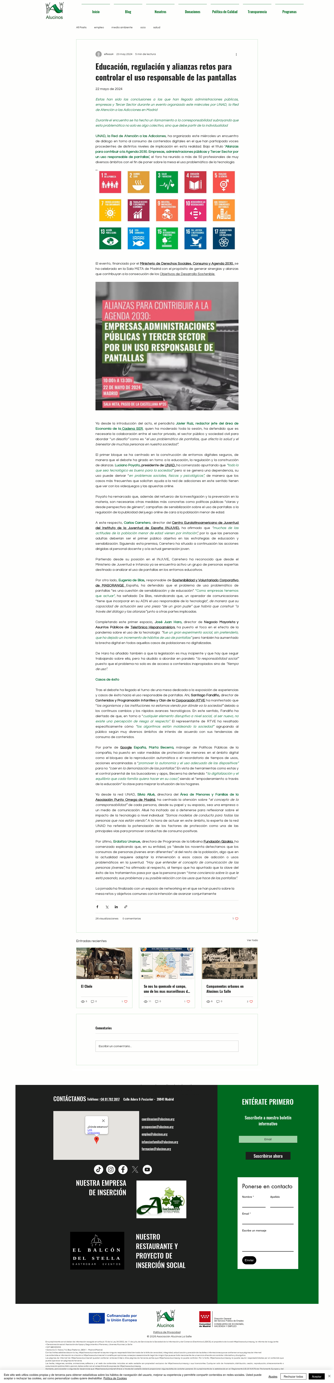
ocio (143, 27)
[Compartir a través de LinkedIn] (116, 907)
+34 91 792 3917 (110, 1099)
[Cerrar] (329, 1376)
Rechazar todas (293, 1376)
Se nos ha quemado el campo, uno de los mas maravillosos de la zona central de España (166, 989)
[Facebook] (123, 1169)
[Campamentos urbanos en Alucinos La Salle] (230, 963)
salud (156, 27)
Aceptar (316, 1376)
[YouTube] (147, 1169)
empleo (99, 27)
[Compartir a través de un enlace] (126, 907)
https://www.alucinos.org (244, 1342)
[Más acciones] (236, 54)
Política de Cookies (115, 1378)
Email (246, 1213)
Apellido (275, 1196)
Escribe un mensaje (254, 1230)
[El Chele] (104, 963)
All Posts (81, 27)
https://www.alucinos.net (89, 1353)
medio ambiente (122, 27)
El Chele (86, 986)
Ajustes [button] (272, 1376)
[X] (135, 1169)
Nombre (248, 1196)
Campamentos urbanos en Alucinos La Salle (225, 989)
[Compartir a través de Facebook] (97, 907)
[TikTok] (98, 1169)
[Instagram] (110, 1169)
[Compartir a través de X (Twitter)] (107, 907)
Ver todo (252, 940)
